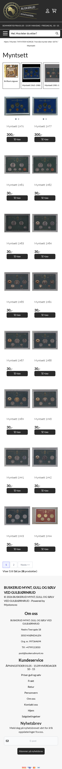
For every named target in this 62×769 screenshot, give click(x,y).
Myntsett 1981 (15, 184)
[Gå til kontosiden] (47, 11)
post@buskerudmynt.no (31, 653)
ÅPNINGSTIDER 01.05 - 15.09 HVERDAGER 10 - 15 (31, 667)
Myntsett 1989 (15, 419)
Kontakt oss (31, 704)
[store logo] (21, 11)
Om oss (31, 698)
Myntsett (31, 45)
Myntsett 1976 (15, 126)
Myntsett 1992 (43, 477)
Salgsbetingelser (31, 716)
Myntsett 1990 (43, 419)
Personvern (31, 692)
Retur (31, 686)
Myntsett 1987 (15, 360)
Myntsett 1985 (15, 302)
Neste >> (25, 564)
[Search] (57, 33)
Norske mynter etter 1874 (46, 41)
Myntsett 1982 (43, 184)
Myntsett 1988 (43, 360)
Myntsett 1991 (15, 477)
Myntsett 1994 (43, 536)
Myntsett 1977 (43, 126)
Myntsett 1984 (43, 243)
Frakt (31, 680)
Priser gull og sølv (31, 674)
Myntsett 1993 (15, 536)
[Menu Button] (5, 33)
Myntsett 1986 (43, 302)
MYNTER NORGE (26, 41)
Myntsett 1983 (15, 243)
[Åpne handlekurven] (54, 11)
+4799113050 (33, 647)
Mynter (13, 41)
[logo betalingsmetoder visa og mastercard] (30, 767)
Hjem (6, 41)
